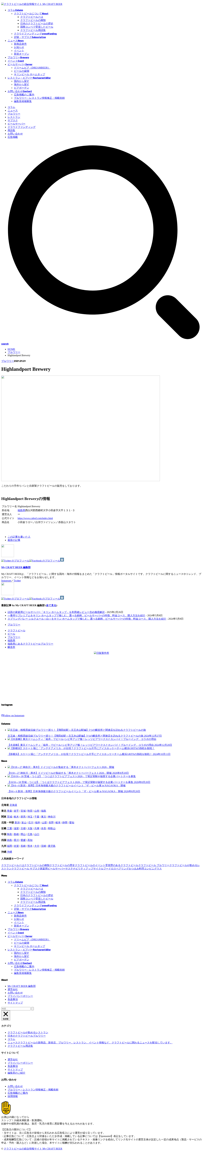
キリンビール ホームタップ (29, 74)
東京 (43, 816)
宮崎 (43, 846)
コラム (11, 107)
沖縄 (9, 851)
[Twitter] (15, 560)
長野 (51, 822)
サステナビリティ (75, 868)
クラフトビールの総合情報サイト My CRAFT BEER (33, 1148)
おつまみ (134, 868)
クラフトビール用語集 (33, 30)
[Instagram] (62, 560)
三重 (9, 828)
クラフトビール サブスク (25, 868)
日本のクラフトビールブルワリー (27, 1035)
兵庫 (36, 828)
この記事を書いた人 (19, 536)
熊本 (30, 846)
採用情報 (13, 1096)
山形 (36, 810)
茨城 (9, 816)
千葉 (36, 816)
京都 (23, 828)
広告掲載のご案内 (24, 94)
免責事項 (13, 999)
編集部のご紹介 (16, 1072)
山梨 (44, 822)
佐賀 (16, 846)
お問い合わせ (15, 133)
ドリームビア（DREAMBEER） (32, 67)
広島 (30, 834)
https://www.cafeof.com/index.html (35, 518)
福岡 (9, 846)
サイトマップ (15, 1002)
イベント (19, 50)
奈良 (43, 828)
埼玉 (30, 816)
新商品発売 (20, 44)
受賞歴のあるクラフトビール (121, 865)
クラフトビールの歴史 (62, 865)
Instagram (6, 580)
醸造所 (11, 647)
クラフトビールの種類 (33, 20)
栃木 (16, 816)
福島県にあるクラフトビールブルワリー (30, 643)
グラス (158, 868)
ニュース (13, 110)
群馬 (23, 816)
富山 (23, 822)
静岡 (64, 822)
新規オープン (21, 54)
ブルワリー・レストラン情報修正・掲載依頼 (39, 98)
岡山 (23, 834)
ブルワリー (14, 113)
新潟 (17, 822)
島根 (16, 834)
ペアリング (122, 868)
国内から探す (21, 81)
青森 (9, 810)
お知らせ (19, 47)
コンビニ (149, 868)
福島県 (21, 510)
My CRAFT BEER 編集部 (16, 567)
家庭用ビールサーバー (52, 868)
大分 (36, 846)
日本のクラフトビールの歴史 (36, 23)
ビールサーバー (16, 123)
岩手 (16, 810)
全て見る (51, 605)
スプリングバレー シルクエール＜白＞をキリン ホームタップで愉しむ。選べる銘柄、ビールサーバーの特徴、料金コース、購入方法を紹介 (87, 618)
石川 (30, 822)
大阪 (30, 828)
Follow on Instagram (13, 715)
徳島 (9, 840)
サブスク (13, 120)
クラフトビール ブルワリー (153, 865)
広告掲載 (13, 137)
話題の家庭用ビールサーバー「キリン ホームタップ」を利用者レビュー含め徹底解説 (56, 612)
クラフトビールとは (31, 17)
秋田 (30, 810)
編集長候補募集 (23, 101)
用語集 (11, 130)
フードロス (109, 868)
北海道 (13, 805)
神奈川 (52, 816)
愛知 (71, 822)
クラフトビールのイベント (90, 865)
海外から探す (21, 84)
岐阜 (58, 822)
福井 (37, 822)
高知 (30, 840)
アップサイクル (94, 868)
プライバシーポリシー (20, 996)
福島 (43, 810)
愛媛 (23, 840)
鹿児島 (52, 846)
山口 (36, 834)
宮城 (23, 810)
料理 (141, 868)
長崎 (23, 846)
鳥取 (9, 834)
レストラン (14, 117)
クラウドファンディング (22, 127)
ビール (11, 633)
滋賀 (16, 828)
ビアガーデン (21, 87)
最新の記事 (14, 540)
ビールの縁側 (21, 71)
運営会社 (13, 989)
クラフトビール (16, 630)
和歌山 (52, 828)
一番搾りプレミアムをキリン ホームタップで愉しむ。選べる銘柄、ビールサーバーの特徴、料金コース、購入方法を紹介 (76, 615)
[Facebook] (44, 560)
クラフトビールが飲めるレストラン (28, 1032)
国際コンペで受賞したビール (36, 26)
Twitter (17, 580)
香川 (16, 840)
